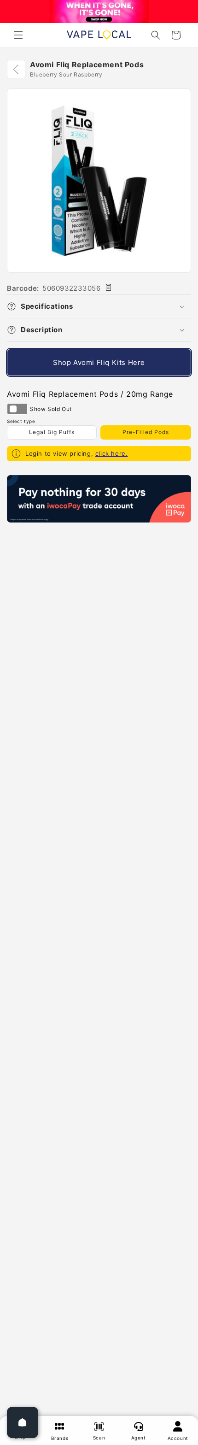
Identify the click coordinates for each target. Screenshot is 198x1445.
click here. (111, 453)
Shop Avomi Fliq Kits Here (99, 362)
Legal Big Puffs (52, 432)
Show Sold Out (17, 409)
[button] (18, 35)
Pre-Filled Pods (145, 432)
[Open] (22, 1422)
